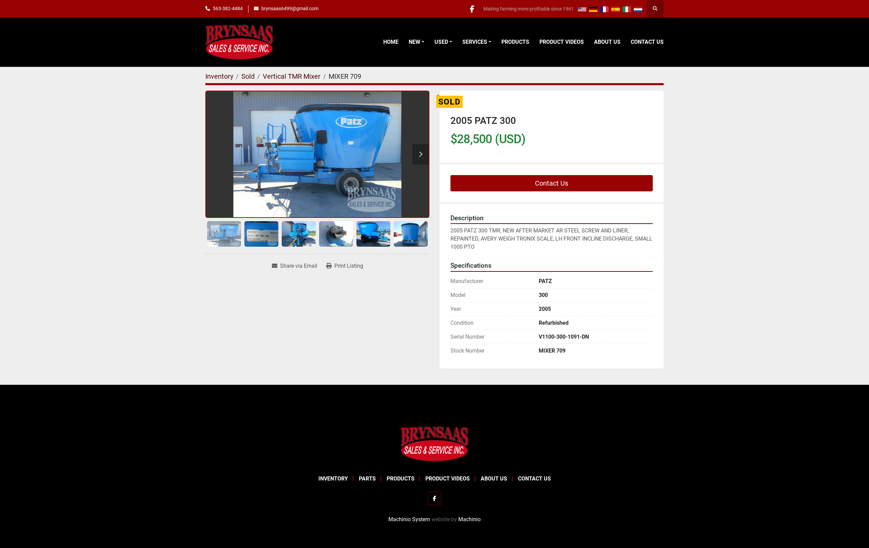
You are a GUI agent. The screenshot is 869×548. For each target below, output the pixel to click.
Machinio (469, 519)
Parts (367, 478)
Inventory (333, 478)
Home (391, 42)
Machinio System (409, 519)
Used (441, 42)
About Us (607, 42)
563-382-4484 (228, 8)
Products (515, 42)
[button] (416, 42)
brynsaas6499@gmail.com (289, 8)
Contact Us (647, 42)
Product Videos (561, 42)
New (414, 42)
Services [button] (474, 42)
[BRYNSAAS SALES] (434, 443)
